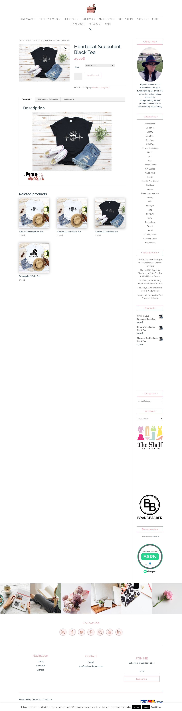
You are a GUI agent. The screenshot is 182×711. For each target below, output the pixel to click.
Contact (40, 670)
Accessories (150, 124)
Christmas (150, 140)
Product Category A (34, 40)
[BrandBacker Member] (150, 519)
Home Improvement (150, 193)
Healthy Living (49, 19)
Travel (150, 226)
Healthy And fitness (149, 181)
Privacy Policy (25, 699)
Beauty (150, 132)
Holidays (87, 19)
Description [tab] (27, 99)
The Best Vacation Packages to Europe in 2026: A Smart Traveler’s (150, 262)
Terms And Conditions (42, 699)
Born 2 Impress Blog (147, 536)
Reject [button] (146, 707)
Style (150, 218)
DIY (149, 156)
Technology (150, 222)
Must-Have (106, 19)
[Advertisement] (150, 368)
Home (21, 40)
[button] (65, 48)
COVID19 (150, 144)
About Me (143, 19)
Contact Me (126, 19)
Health (150, 177)
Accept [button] (136, 707)
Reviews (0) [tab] (69, 99)
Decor (150, 152)
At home (150, 128)
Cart (108, 24)
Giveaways (27, 19)
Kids (150, 202)
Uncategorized (149, 234)
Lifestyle (70, 19)
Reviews (150, 214)
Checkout (95, 24)
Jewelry (150, 197)
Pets (150, 210)
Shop (155, 19)
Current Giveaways (150, 148)
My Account (78, 24)
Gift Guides (150, 169)
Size (77, 67)
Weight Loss (150, 243)
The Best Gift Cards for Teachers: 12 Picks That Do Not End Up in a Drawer (150, 273)
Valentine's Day (150, 238)
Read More (156, 707)
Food (150, 161)
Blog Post (150, 136)
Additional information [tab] (48, 99)
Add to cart (93, 75)
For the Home (150, 165)
